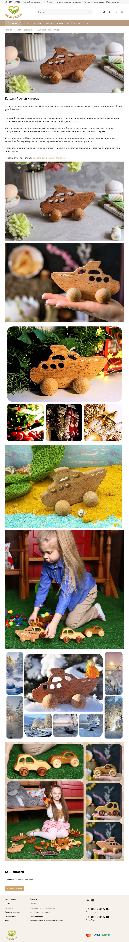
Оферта (50, 2)
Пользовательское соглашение (68, 2)
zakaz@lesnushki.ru (32, 2)
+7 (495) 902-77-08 (97, 909)
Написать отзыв (14, 888)
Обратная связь (112, 2)
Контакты (38, 23)
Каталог (15, 23)
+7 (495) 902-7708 (12, 2)
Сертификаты (73, 23)
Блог (86, 23)
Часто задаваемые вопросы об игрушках (46, 920)
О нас (27, 23)
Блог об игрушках (25, 29)
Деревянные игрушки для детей (49, 157)
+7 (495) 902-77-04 (97, 917)
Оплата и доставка (54, 23)
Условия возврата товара (94, 2)
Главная (8, 29)
